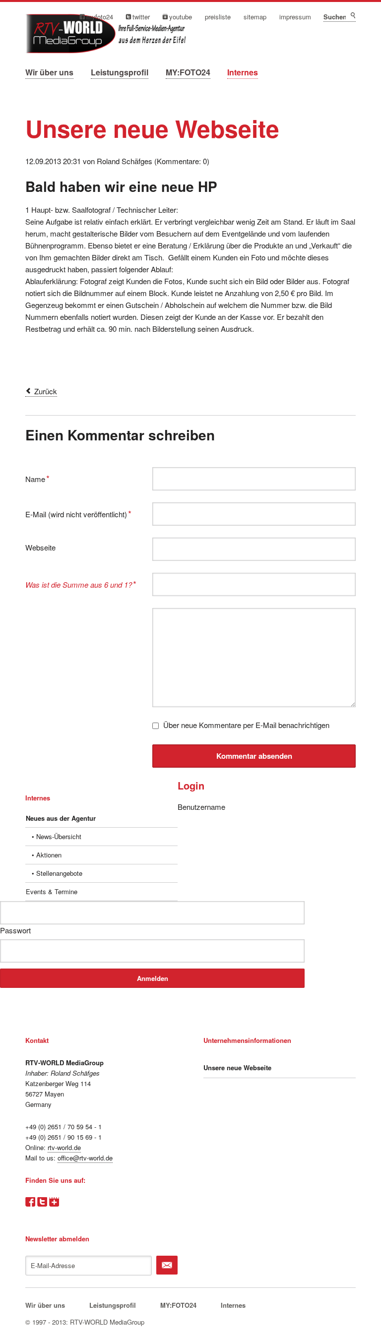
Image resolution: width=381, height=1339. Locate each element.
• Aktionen (47, 854)
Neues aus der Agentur (61, 818)
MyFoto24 (99, 17)
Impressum (295, 17)
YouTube (180, 17)
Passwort (15, 930)
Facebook (30, 1202)
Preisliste (218, 17)
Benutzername (201, 806)
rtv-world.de (64, 1147)
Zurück (45, 391)
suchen (352, 15)
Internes (242, 72)
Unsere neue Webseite (237, 1067)
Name (41, 478)
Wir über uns (49, 72)
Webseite (40, 547)
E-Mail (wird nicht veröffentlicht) (78, 513)
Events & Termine (51, 891)
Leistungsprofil (119, 72)
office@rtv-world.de (85, 1157)
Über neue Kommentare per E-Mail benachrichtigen (246, 725)
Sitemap (255, 17)
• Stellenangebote (57, 873)
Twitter (141, 17)
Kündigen (167, 1265)
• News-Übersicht (56, 836)
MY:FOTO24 (188, 72)
